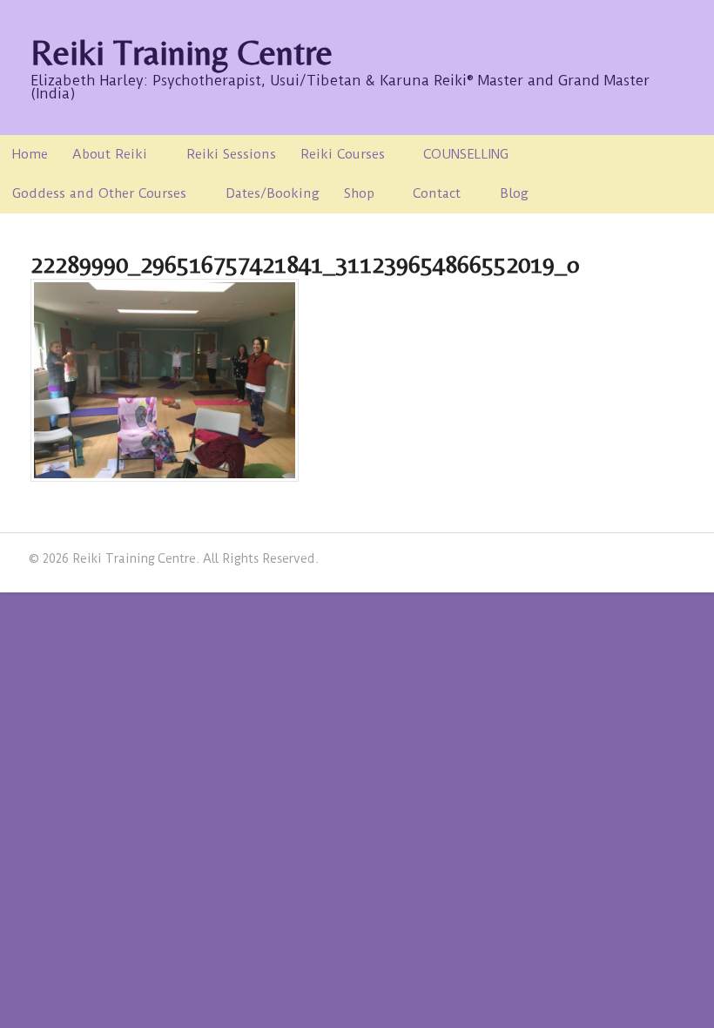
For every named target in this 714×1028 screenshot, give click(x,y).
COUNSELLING (466, 154)
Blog (514, 193)
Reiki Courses (342, 154)
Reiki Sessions (231, 154)
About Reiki (109, 154)
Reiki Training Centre (181, 52)
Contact (437, 193)
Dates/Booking (273, 193)
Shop (359, 193)
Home (30, 154)
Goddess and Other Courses (99, 193)
